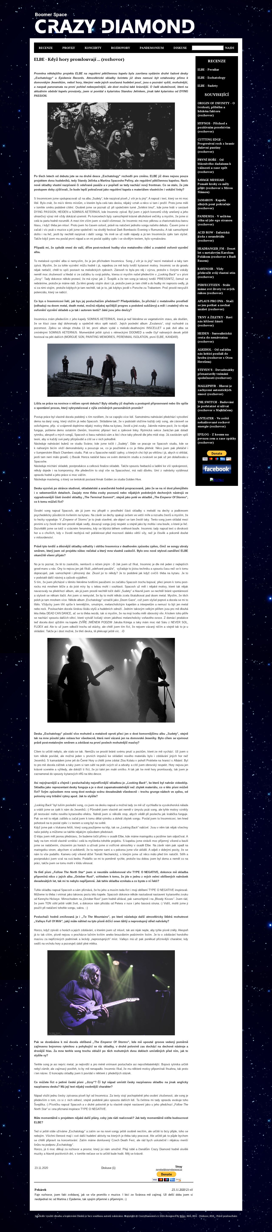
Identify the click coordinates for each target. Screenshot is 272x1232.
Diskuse (180, 48)
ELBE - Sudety (208, 86)
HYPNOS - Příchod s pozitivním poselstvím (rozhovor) (214, 127)
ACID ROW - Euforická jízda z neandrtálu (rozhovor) (214, 236)
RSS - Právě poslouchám (223, 1216)
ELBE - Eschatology (211, 77)
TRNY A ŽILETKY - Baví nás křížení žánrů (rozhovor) (215, 321)
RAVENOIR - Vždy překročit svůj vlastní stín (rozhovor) (216, 273)
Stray (183, 1216)
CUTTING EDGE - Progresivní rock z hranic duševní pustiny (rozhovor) (216, 145)
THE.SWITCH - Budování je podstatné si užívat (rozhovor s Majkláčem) (216, 406)
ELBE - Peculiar (208, 69)
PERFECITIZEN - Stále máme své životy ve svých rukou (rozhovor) (216, 289)
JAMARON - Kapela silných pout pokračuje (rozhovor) (214, 204)
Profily (68, 48)
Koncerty (93, 48)
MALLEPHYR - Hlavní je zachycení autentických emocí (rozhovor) (215, 390)
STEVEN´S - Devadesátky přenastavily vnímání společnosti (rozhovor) (216, 374)
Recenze (46, 48)
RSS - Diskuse (200, 1216)
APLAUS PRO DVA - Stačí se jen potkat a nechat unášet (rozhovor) (216, 305)
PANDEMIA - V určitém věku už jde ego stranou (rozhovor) (215, 220)
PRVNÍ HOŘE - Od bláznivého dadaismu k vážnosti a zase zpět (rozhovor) (214, 166)
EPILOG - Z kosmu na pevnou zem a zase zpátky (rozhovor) (217, 438)
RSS (189, 1216)
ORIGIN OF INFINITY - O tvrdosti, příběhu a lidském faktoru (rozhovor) (216, 109)
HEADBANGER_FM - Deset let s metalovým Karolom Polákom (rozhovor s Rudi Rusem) (217, 254)
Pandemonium (152, 48)
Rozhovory (120, 48)
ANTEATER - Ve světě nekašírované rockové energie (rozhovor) (214, 422)
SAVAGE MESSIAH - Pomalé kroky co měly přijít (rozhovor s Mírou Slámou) (215, 186)
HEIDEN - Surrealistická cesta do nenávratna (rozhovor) (215, 337)
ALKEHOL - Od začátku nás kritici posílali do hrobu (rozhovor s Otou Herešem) (215, 355)
